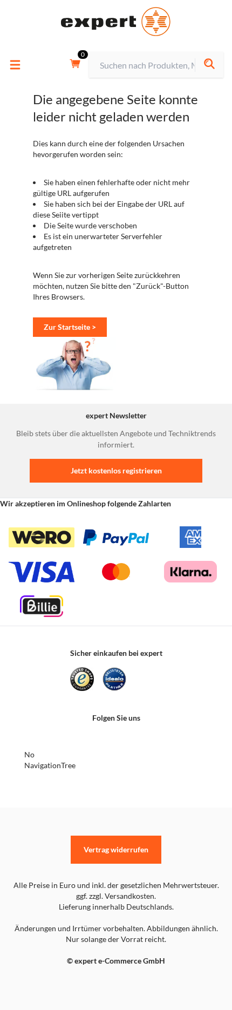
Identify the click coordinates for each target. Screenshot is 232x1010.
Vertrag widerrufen (116, 849)
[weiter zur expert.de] (52, 983)
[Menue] (15, 64)
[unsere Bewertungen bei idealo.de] (114, 679)
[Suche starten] (209, 65)
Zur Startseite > (70, 326)
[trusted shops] (82, 679)
